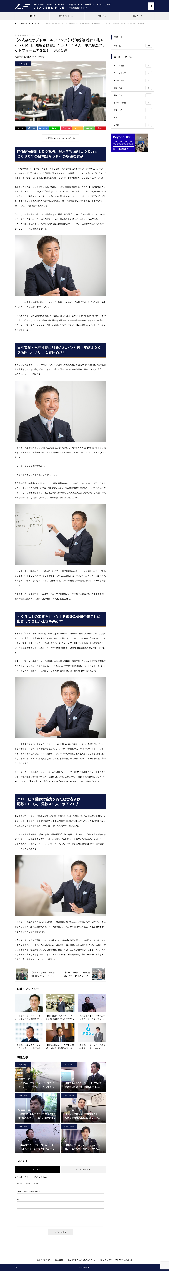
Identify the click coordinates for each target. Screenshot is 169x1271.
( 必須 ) (27, 1183)
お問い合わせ (137, 16)
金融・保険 (22, 1065)
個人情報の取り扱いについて (81, 1260)
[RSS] (16, 1267)
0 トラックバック (83, 1170)
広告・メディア (69, 1095)
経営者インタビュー (67, 16)
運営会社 (59, 1260)
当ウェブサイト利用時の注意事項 (116, 1260)
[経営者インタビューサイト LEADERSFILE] (39, 6)
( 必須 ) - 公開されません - (28, 1191)
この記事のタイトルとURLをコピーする (60, 138)
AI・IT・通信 (22, 64)
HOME (32, 16)
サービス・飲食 (69, 1126)
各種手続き (102, 16)
